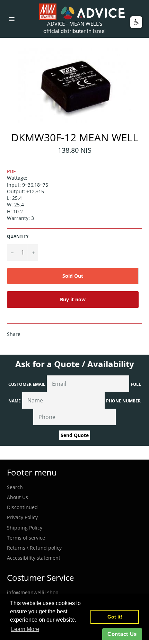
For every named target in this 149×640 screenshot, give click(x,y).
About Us (17, 497)
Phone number (123, 401)
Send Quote (75, 435)
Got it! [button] (114, 617)
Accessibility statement (33, 557)
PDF (11, 171)
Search (15, 487)
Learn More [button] (25, 629)
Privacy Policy (22, 517)
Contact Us (122, 634)
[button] (136, 22)
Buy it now (73, 299)
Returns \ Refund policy (34, 547)
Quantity (17, 236)
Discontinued (22, 507)
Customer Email (26, 384)
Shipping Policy (24, 527)
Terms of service (26, 537)
